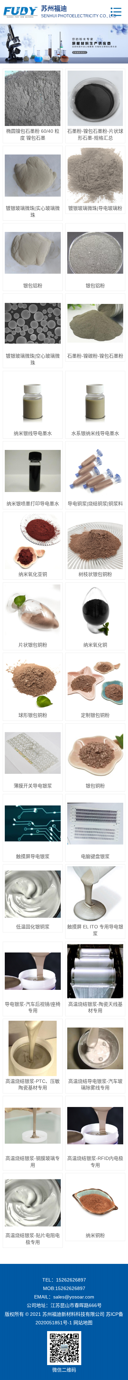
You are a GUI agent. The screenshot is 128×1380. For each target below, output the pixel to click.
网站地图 (83, 1322)
